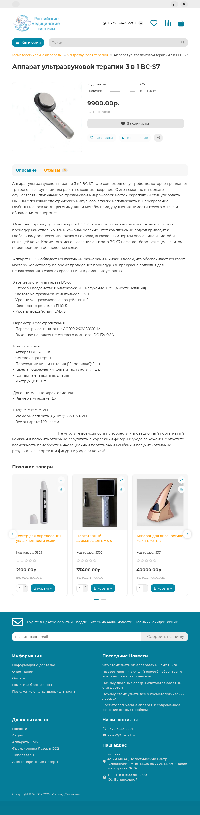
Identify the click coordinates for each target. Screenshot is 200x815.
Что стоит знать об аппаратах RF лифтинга (139, 665)
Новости (19, 729)
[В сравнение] (61, 489)
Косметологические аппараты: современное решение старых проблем (141, 707)
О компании (22, 671)
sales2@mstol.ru (121, 735)
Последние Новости (125, 655)
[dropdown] (16, 4)
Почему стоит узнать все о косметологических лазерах (143, 696)
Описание (26, 170)
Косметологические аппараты (36, 55)
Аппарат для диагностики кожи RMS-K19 (159, 538)
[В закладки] (61, 480)
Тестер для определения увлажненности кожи (39, 538)
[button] (13, 534)
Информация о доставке (33, 665)
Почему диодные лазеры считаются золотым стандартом (142, 685)
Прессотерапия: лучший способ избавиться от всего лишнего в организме (143, 674)
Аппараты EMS (25, 742)
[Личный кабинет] (184, 4)
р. (174, 4)
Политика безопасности (33, 685)
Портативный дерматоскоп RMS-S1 (94, 538)
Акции (17, 735)
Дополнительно (30, 719)
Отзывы (55, 170)
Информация (27, 655)
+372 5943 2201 (122, 23)
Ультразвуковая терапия (87, 55)
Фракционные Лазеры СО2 (35, 748)
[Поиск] (183, 42)
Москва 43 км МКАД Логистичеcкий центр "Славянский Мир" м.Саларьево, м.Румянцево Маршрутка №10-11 (147, 761)
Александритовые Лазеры (35, 762)
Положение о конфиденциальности (43, 691)
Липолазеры (23, 755)
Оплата (18, 678)
